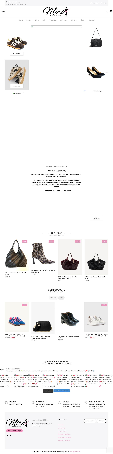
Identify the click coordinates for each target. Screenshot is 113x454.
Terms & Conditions (64, 434)
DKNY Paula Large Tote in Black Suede (15, 274)
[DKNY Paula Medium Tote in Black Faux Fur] (96, 257)
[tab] (53, 298)
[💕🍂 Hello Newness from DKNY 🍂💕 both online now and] (21, 381)
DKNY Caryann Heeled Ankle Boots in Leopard (43, 271)
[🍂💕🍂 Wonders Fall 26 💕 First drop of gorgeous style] (35, 381)
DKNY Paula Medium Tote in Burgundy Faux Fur (67, 278)
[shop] (17, 41)
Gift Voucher (64, 20)
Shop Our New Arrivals (96, 3)
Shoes (37, 20)
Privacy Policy (62, 431)
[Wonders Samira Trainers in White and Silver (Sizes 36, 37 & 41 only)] (96, 317)
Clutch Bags (53, 20)
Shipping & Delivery (64, 440)
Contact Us (61, 428)
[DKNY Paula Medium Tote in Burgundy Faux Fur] (70, 257)
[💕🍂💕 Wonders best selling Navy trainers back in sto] (63, 381)
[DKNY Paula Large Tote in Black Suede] (17, 255)
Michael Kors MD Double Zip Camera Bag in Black (40, 337)
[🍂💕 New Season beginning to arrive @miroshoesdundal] (92, 381)
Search (101, 421)
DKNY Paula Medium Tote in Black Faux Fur (96, 278)
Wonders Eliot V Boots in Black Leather (68, 337)
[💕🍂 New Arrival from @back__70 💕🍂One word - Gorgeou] (49, 381)
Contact (91, 20)
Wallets (44, 20)
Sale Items (74, 20)
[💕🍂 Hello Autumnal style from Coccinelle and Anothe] (7, 381)
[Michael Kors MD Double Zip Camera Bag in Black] (43, 318)
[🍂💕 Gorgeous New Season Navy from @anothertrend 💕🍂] (106, 381)
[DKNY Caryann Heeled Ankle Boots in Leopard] (43, 253)
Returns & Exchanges (64, 437)
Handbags (29, 20)
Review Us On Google (14, 431)
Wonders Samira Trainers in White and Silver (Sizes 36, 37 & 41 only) (96, 335)
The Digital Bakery (74, 451)
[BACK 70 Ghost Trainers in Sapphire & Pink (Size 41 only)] (17, 317)
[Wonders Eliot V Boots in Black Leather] (70, 318)
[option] (16, 258)
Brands (21, 20)
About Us (83, 20)
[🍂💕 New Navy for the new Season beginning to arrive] (78, 381)
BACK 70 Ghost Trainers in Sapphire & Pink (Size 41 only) (15, 335)
